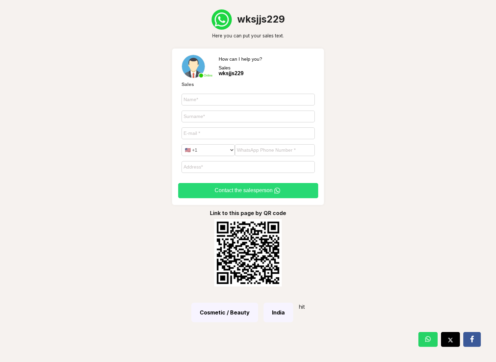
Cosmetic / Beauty (225, 312)
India (278, 312)
